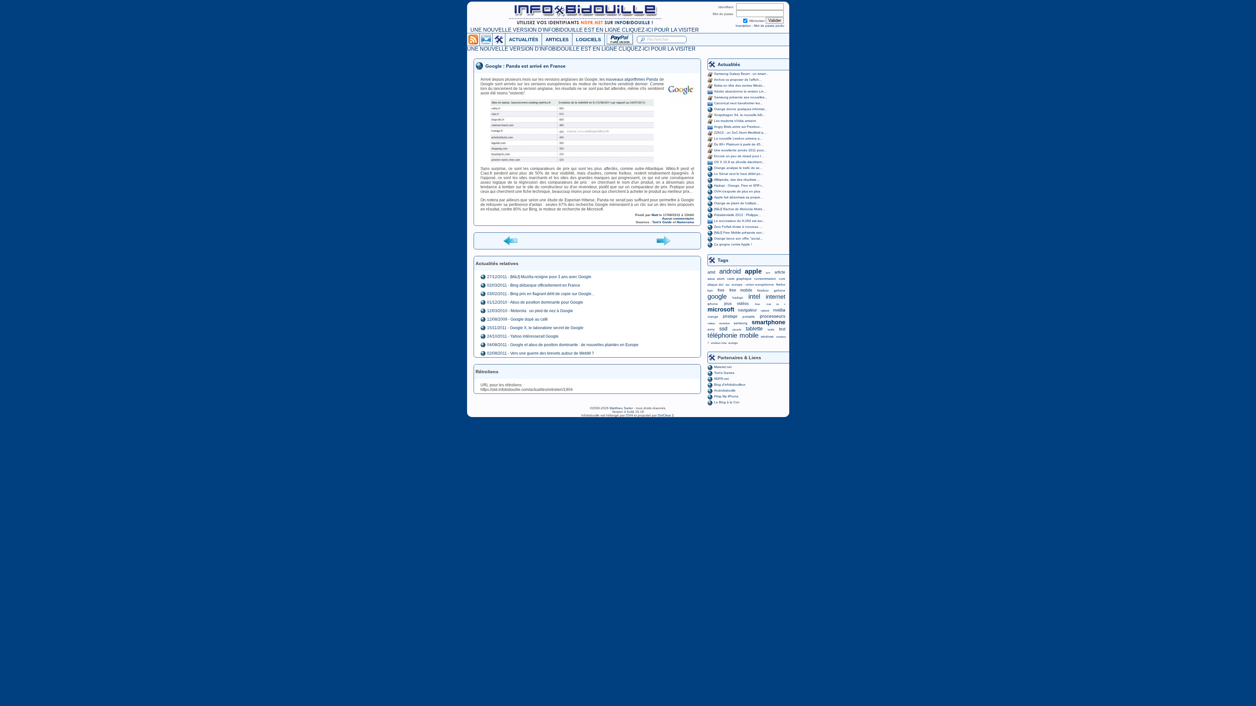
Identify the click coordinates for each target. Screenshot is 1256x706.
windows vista (718, 343)
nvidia (779, 309)
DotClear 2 (666, 415)
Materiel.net (723, 367)
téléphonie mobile (733, 335)
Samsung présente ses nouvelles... (740, 97)
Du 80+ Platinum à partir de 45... (738, 144)
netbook (765, 310)
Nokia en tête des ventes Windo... (739, 85)
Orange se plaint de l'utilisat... (736, 203)
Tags (723, 260)
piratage (730, 316)
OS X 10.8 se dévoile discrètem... (739, 162)
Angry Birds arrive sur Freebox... (738, 126)
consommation (765, 278)
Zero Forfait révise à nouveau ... (738, 226)
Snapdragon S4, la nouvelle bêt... (739, 115)
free (721, 290)
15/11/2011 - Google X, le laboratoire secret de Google (535, 328)
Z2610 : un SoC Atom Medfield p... (740, 132)
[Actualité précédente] (511, 240)
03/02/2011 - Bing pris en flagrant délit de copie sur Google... (540, 294)
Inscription (743, 25)
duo (727, 284)
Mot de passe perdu (769, 25)
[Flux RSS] (473, 39)
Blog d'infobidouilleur (729, 384)
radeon (711, 323)
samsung (740, 323)
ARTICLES (557, 39)
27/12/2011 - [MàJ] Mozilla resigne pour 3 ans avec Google (539, 277)
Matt (655, 215)
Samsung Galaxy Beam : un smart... (741, 74)
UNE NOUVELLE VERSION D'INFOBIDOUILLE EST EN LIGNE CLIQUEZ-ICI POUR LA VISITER (584, 30)
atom (720, 278)
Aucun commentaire (678, 218)
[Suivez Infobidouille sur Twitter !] (486, 39)
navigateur (747, 310)
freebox (763, 290)
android (730, 271)
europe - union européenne (753, 284)
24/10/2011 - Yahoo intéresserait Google (523, 336)
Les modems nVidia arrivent (735, 121)
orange (712, 316)
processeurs (772, 316)
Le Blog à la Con (727, 402)
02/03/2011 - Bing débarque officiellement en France (533, 285)
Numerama (685, 222)
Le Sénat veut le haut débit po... (738, 174)
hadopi (737, 297)
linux (757, 304)
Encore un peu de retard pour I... (739, 156)
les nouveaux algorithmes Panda (629, 79)
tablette (754, 328)
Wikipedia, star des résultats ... (737, 179)
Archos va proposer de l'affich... (738, 79)
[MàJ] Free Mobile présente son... (739, 232)
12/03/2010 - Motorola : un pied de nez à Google (530, 311)
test (782, 329)
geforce (779, 290)
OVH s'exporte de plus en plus (737, 191)
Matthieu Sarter (621, 408)
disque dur (715, 284)
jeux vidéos (736, 303)
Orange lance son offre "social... (738, 238)
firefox (780, 284)
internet (775, 297)
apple (753, 271)
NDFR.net (721, 378)
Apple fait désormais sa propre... (738, 197)
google (717, 296)
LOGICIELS (588, 39)
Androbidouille (725, 390)
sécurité (736, 329)
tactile (771, 329)
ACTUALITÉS (523, 39)
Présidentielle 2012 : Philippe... (737, 215)
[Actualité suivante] (663, 240)
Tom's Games (724, 373)
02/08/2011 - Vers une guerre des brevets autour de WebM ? (540, 353)
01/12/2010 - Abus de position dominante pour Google (535, 302)
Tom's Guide (662, 222)
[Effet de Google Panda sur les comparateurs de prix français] (587, 130)
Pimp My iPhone (726, 396)
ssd (723, 328)
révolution (724, 323)
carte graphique (739, 278)
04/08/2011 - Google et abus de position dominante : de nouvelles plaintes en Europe (562, 345)
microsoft (720, 309)
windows (767, 336)
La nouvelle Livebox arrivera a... (738, 138)
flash (710, 290)
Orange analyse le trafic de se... (738, 168)
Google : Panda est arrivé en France (525, 66)
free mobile (740, 290)
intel (754, 296)
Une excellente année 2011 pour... (740, 150)
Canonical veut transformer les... (738, 103)
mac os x (775, 304)
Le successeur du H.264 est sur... (739, 221)
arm (768, 272)
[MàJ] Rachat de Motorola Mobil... (739, 209)
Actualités (729, 64)
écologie (733, 343)
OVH (629, 415)
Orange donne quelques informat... (740, 109)
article (780, 272)
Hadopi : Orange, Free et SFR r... (739, 185)
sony (711, 329)
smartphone (768, 322)
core (782, 278)
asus (711, 278)
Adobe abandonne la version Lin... (740, 91)
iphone (712, 304)
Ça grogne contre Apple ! (733, 244)
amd (711, 272)
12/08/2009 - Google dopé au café (517, 319)
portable (748, 316)
